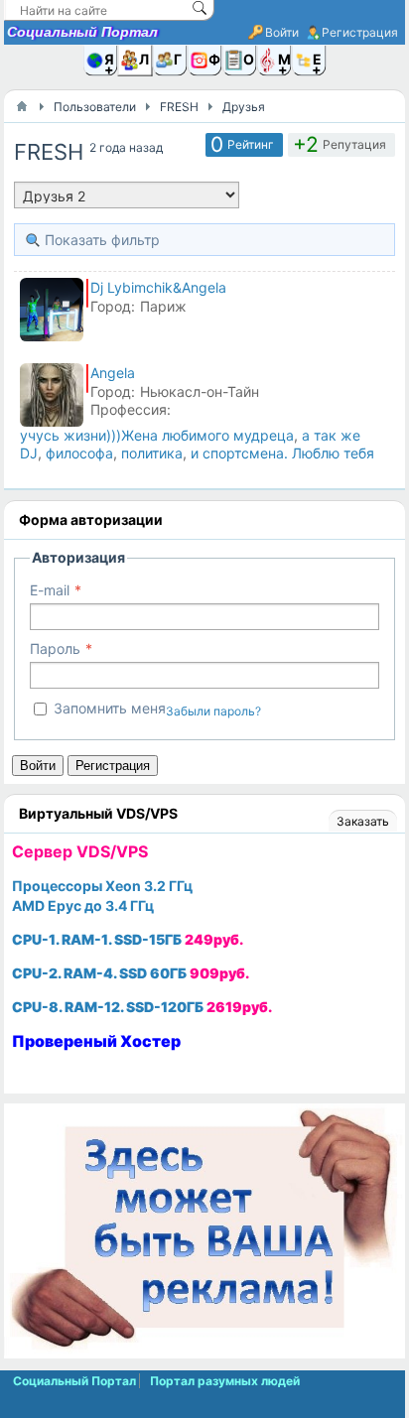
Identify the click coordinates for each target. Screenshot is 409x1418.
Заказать (363, 821)
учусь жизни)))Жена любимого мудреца (157, 435)
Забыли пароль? (213, 711)
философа (79, 453)
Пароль (55, 648)
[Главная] (22, 106)
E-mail (49, 589)
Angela (112, 372)
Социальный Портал (82, 32)
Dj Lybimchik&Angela (158, 287)
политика (152, 453)
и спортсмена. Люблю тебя (282, 453)
